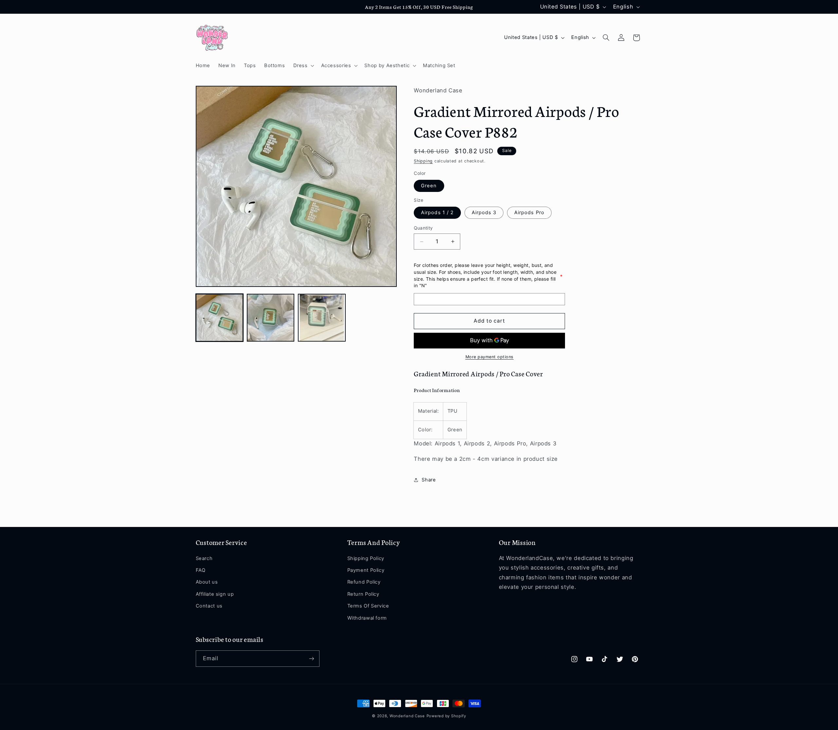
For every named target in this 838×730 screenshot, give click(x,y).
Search (204, 558)
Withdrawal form (367, 618)
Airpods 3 (484, 213)
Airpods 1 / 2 (437, 213)
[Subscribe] (311, 658)
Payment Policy (366, 570)
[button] (303, 65)
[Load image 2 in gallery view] (271, 318)
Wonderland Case (407, 716)
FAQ (201, 570)
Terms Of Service (368, 606)
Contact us (209, 606)
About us (207, 582)
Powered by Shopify (446, 716)
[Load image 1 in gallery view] (220, 318)
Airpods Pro (529, 213)
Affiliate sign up (215, 594)
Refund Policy (364, 582)
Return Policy (363, 594)
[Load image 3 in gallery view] (322, 318)
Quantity (423, 228)
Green (429, 186)
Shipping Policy (365, 558)
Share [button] (429, 480)
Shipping (423, 161)
